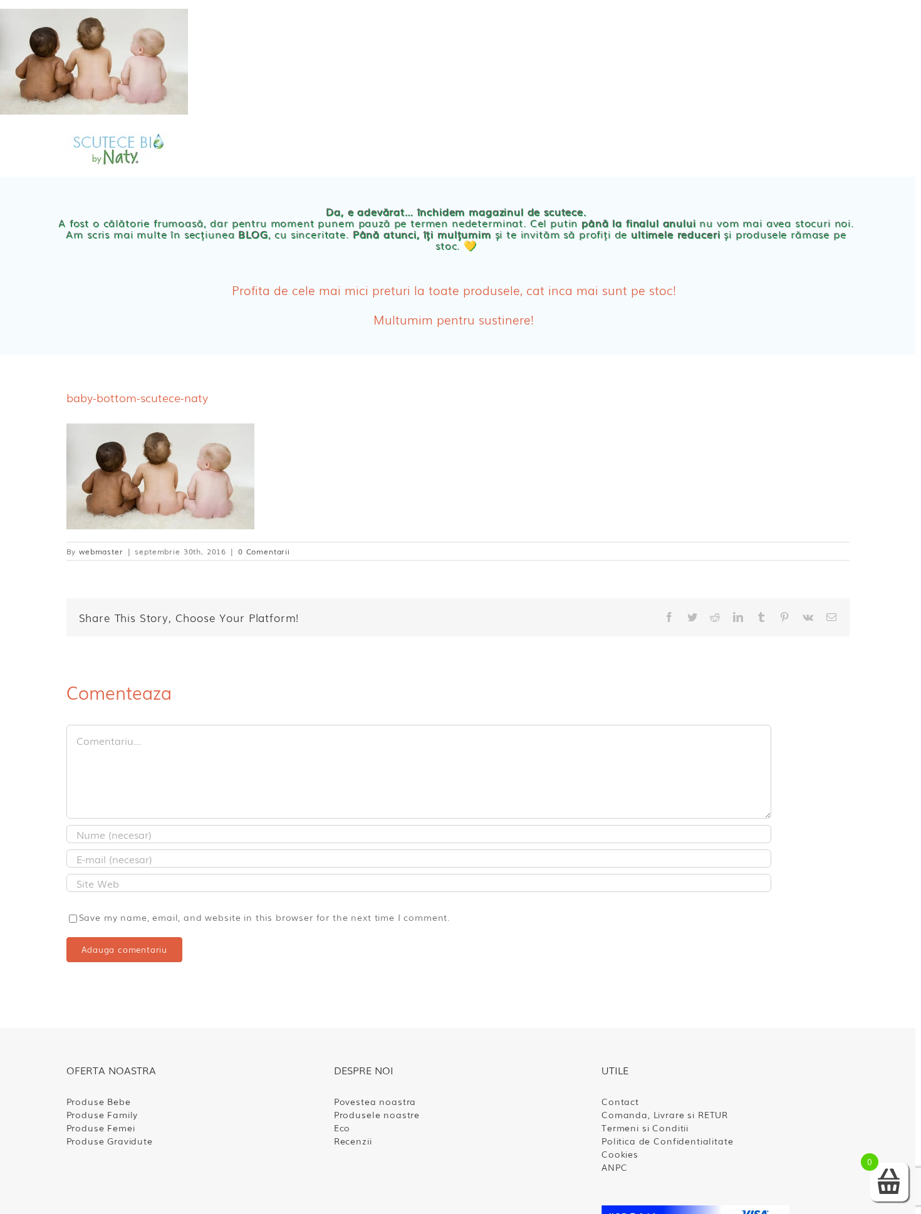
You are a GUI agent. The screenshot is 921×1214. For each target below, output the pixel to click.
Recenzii (353, 1140)
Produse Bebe (98, 1101)
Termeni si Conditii (645, 1127)
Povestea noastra (375, 1101)
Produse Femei (100, 1127)
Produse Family (102, 1114)
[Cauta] (720, 150)
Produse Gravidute (109, 1140)
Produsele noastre (377, 1114)
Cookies (619, 1154)
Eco (342, 1127)
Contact (620, 1101)
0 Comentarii (264, 551)
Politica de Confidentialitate (667, 1140)
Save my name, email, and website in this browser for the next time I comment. (265, 917)
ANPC (614, 1167)
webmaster (101, 551)
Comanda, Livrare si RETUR (664, 1114)
